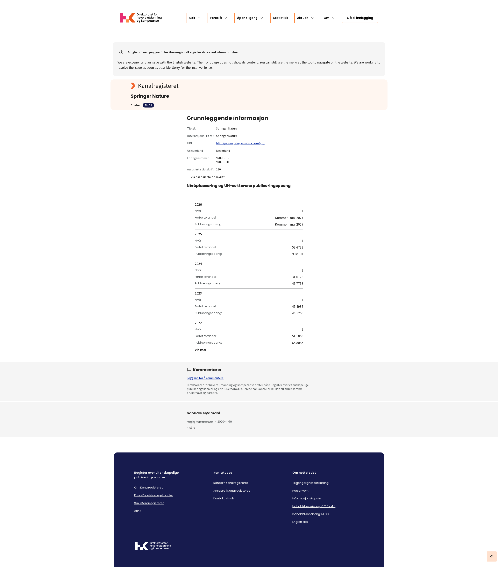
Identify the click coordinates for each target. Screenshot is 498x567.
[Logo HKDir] (153, 546)
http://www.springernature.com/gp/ (240, 143)
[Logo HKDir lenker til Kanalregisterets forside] (143, 18)
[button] (249, 350)
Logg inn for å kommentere (205, 378)
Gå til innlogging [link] (360, 18)
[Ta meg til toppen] (492, 556)
